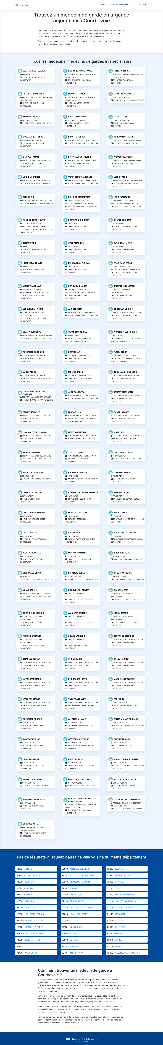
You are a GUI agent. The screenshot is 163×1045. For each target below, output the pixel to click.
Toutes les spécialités (118, 5)
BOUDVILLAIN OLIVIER (78, 590)
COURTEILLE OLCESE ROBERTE (83, 492)
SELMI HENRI (29, 197)
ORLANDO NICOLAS (77, 512)
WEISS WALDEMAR (32, 286)
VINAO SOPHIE (30, 590)
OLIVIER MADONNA (77, 332)
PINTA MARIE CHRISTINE (79, 157)
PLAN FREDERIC (30, 532)
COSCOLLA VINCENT (124, 309)
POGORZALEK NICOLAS (34, 799)
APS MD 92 (119, 699)
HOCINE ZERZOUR (77, 94)
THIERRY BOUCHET (32, 117)
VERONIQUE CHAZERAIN (80, 177)
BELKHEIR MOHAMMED (79, 197)
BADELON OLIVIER (77, 117)
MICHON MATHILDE (77, 553)
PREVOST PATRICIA (123, 157)
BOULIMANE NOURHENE (125, 372)
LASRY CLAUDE (75, 759)
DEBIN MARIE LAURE (123, 452)
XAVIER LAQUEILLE (32, 553)
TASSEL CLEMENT (31, 452)
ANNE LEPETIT (75, 309)
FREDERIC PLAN (121, 492)
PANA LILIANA (120, 512)
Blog (134, 5)
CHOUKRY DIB (30, 243)
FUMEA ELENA (120, 352)
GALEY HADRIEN (76, 243)
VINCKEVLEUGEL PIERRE (125, 532)
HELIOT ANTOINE (122, 71)
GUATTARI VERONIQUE (34, 512)
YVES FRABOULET (31, 699)
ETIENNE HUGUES (122, 739)
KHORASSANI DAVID (32, 263)
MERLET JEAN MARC (33, 779)
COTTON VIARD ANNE (78, 739)
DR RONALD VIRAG (32, 573)
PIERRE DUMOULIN (32, 636)
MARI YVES (119, 432)
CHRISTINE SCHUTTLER (125, 94)
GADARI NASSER (121, 412)
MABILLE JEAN (121, 117)
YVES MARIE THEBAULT (34, 137)
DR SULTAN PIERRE (123, 573)
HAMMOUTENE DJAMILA (35, 432)
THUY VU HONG (76, 452)
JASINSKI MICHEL (31, 759)
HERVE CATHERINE (77, 432)
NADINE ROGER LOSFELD (80, 779)
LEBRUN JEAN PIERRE (33, 309)
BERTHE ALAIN (75, 352)
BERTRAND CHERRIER (78, 220)
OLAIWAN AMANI (31, 157)
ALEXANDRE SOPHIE (32, 719)
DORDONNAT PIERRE (124, 137)
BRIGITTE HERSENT (77, 137)
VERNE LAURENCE (31, 177)
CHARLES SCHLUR (122, 220)
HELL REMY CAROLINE (33, 94)
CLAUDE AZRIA (121, 590)
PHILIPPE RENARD (122, 553)
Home (103, 5)
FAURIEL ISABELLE (31, 412)
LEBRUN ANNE (120, 177)
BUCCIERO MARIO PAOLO (80, 71)
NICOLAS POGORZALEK (125, 779)
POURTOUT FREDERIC (33, 472)
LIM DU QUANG (121, 613)
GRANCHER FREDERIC (33, 613)
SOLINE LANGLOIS (76, 636)
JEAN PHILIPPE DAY (32, 332)
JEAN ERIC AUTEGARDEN (35, 71)
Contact (142, 5)
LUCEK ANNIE (29, 372)
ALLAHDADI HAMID (77, 719)
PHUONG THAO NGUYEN (34, 220)
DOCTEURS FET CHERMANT (127, 799)
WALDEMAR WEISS (123, 263)
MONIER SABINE (76, 372)
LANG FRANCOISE (122, 197)
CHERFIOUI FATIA (76, 392)
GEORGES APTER (31, 824)
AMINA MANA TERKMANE (126, 719)
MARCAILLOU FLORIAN (79, 263)
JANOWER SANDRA (77, 613)
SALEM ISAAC (74, 532)
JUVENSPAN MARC (123, 243)
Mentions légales (81, 1041)
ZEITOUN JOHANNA (77, 286)
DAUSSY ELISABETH (123, 392)
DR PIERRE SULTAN (77, 573)
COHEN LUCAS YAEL (32, 492)
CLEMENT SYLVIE (122, 472)
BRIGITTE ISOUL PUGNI (124, 286)
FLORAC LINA (74, 412)
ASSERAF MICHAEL (32, 739)
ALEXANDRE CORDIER (33, 352)
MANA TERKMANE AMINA (126, 759)
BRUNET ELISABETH (77, 472)
